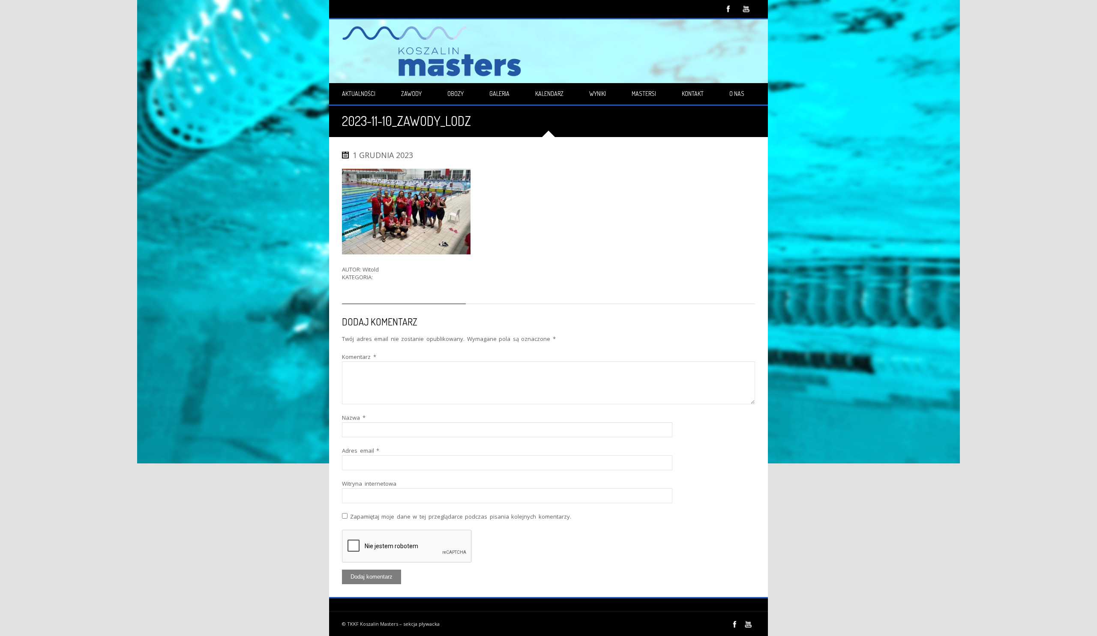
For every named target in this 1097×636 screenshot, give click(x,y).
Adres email (360, 450)
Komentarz (359, 357)
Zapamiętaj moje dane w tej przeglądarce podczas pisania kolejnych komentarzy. (460, 516)
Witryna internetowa (369, 483)
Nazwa (354, 417)
